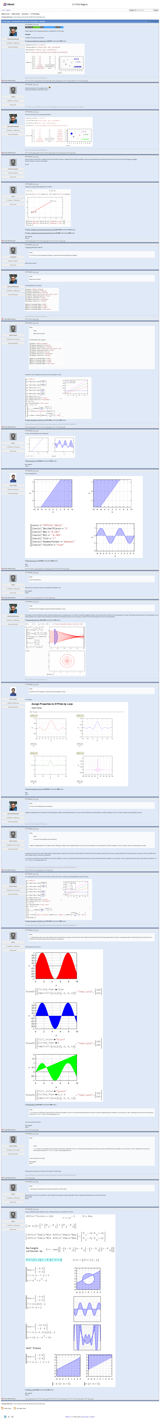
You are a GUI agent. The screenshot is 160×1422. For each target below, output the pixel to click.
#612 (26, 601)
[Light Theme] (5, 1416)
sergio (53, 80)
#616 (26, 874)
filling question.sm (32, 461)
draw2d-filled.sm (31, 1104)
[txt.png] (48, 226)
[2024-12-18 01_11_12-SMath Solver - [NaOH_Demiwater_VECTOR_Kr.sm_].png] (58, 418)
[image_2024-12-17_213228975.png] (84, 557)
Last (44, 17)
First (15, 17)
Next (41, 17)
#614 (26, 799)
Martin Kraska (28, 319)
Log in (3, 10)
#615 (26, 828)
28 (25, 17)
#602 (26, 84)
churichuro (65, 80)
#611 (26, 572)
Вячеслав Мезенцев (13, 39)
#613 (26, 684)
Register (8, 10)
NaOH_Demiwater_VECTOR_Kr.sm (36, 420)
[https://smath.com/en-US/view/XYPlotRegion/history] (47, 28)
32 (33, 17)
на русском (84, 1417)
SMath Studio (16, 14)
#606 (26, 244)
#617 (26, 930)
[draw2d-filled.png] (64, 1101)
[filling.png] (50, 458)
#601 (26, 24)
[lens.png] (55, 675)
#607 (26, 272)
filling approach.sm (32, 561)
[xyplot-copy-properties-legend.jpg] (42, 311)
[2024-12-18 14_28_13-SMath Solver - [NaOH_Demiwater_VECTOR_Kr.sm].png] (58, 919)
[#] (32, 28)
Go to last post (154, 21)
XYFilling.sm (30, 1390)
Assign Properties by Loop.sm (35, 789)
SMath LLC (68, 1417)
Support (92, 1417)
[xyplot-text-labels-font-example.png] (59, 146)
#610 (26, 471)
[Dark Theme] (8, 1416)
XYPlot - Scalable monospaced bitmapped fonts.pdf (41, 230)
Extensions (25, 14)
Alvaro (13, 196)
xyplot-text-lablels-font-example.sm (36, 41)
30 (29, 17)
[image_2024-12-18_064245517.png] (76, 786)
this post (28, 247)
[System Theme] (12, 1416)
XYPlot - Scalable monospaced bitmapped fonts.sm (41, 233)
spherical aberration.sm (33, 620)
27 (23, 17)
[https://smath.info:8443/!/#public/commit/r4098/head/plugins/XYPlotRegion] (59, 28)
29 (27, 17)
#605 (26, 184)
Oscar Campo (78, 80)
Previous (19, 17)
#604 (26, 156)
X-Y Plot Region (35, 14)
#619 (26, 1181)
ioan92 (43, 80)
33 (36, 17)
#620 (26, 1209)
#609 (26, 431)
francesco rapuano (30, 80)
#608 (26, 323)
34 (38, 17)
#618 (26, 1133)
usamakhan (13, 257)
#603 (26, 112)
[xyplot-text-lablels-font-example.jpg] (55, 74)
